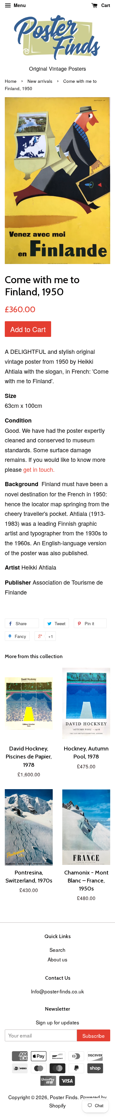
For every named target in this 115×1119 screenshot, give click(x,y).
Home (11, 81)
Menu (19, 5)
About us (57, 959)
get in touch (39, 469)
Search (57, 949)
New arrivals (39, 81)
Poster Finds (64, 1096)
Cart (105, 5)
